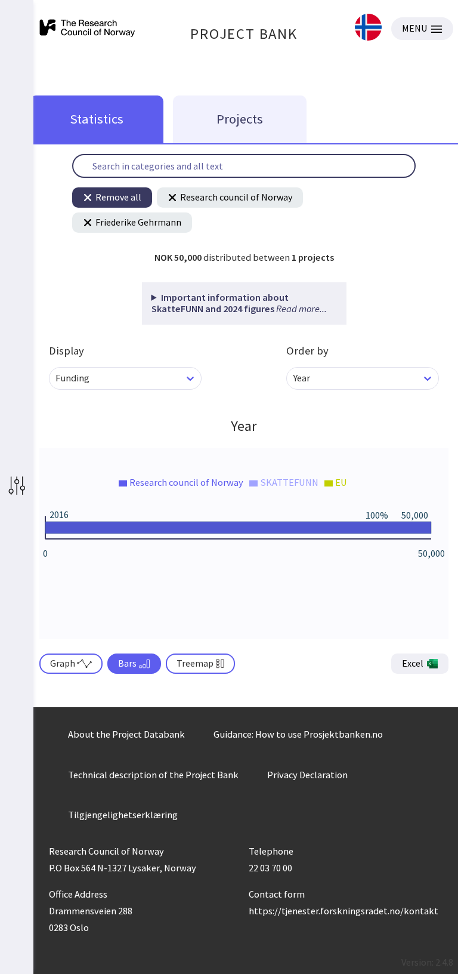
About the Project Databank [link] (126, 734)
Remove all (118, 197)
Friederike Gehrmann (138, 222)
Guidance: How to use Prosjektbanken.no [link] (298, 734)
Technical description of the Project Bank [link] (153, 775)
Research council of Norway (236, 197)
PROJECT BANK (244, 33)
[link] (368, 28)
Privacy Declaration (307, 775)
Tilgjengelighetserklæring (123, 815)
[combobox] (56, 378)
